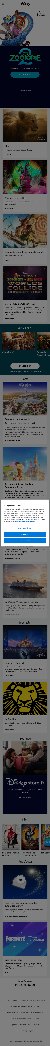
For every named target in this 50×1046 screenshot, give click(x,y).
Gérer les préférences (25, 528)
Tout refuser (25, 534)
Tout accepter (25, 541)
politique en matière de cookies (25, 521)
